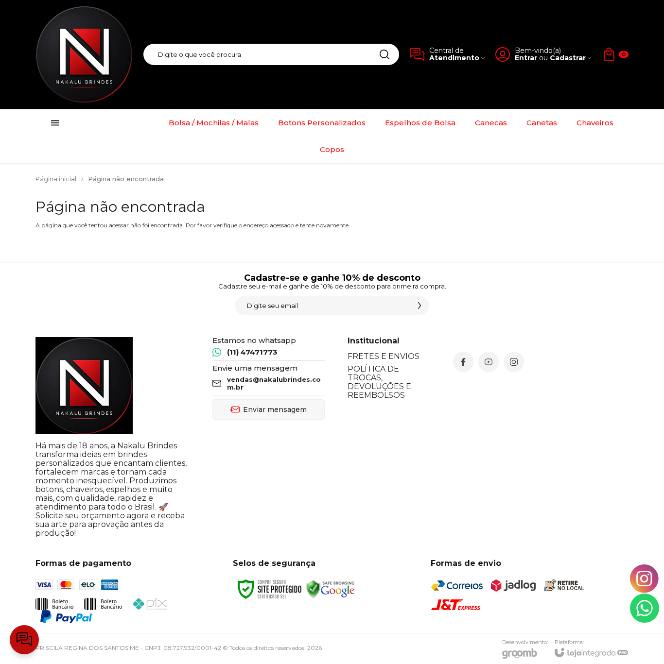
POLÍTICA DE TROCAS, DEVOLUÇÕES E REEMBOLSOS (379, 382)
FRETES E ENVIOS (383, 356)
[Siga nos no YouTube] (488, 362)
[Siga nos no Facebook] (463, 362)
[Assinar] (419, 305)
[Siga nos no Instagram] (514, 362)
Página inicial (55, 179)
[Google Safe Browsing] (330, 588)
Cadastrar (568, 58)
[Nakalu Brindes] (84, 54)
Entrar (526, 58)
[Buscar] (384, 54)
